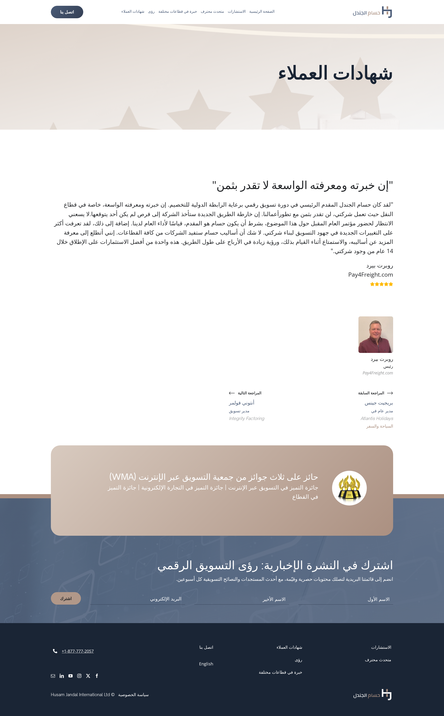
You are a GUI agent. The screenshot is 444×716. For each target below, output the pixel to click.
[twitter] (88, 676)
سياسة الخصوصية (133, 694)
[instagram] (79, 676)
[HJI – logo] (372, 9)
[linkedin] (62, 676)
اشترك (66, 598)
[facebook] (97, 676)
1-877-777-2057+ (78, 651)
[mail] (53, 676)
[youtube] (70, 676)
